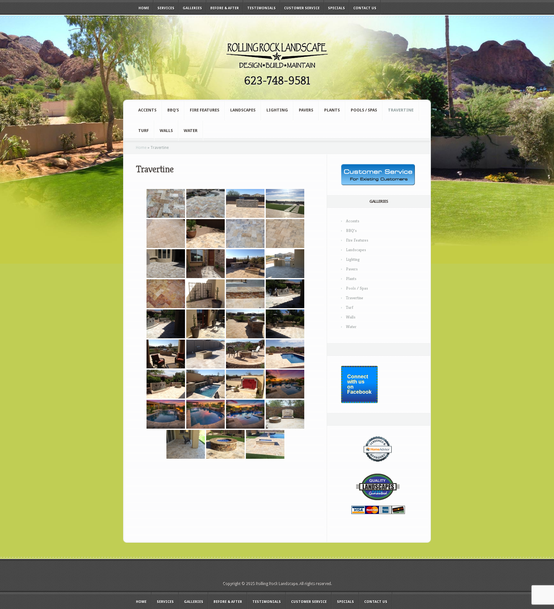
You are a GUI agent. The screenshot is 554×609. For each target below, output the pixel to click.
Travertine (401, 110)
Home (143, 8)
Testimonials (261, 8)
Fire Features (204, 110)
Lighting (277, 110)
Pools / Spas (364, 110)
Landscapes (243, 110)
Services (165, 8)
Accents (147, 110)
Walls (166, 130)
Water (190, 130)
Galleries (192, 8)
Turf (143, 130)
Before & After (224, 8)
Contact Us (364, 8)
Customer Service (302, 8)
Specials (336, 8)
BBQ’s (173, 110)
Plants (332, 110)
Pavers (306, 110)
